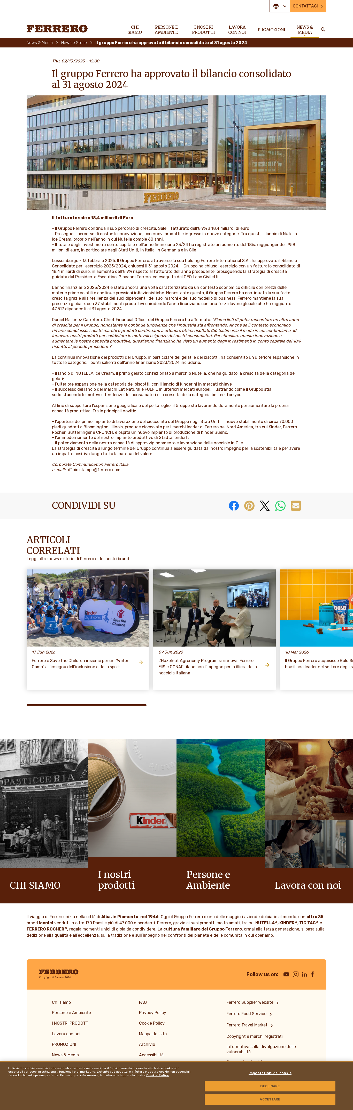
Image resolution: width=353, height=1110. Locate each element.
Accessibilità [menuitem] (151, 1054)
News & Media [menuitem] (305, 30)
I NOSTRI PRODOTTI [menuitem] (203, 30)
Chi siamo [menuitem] (135, 30)
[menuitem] (253, 1003)
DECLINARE (270, 1086)
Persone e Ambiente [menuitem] (166, 30)
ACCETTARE (270, 1099)
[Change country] (280, 6)
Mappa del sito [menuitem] (153, 1033)
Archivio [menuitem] (147, 1044)
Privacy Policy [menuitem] (152, 1012)
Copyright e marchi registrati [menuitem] (254, 1036)
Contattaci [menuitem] (305, 6)
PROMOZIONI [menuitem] (271, 29)
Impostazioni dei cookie (270, 1073)
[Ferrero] (57, 28)
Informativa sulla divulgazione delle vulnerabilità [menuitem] (261, 1049)
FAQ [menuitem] (143, 1002)
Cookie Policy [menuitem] (152, 1023)
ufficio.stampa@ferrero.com (93, 469)
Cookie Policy (157, 1075)
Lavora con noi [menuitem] (237, 30)
